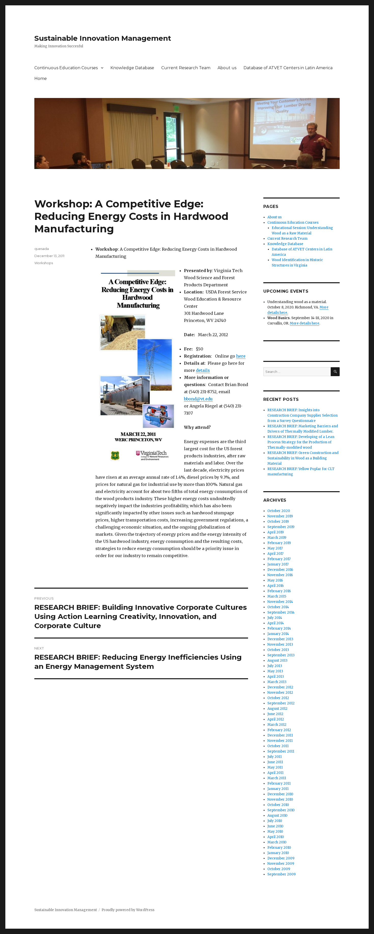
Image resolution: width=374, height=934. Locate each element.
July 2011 (274, 757)
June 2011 (275, 762)
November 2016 (280, 575)
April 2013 (275, 676)
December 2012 (280, 687)
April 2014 (275, 623)
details (203, 370)
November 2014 (280, 602)
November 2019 (280, 516)
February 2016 (279, 591)
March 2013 (276, 682)
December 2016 (280, 570)
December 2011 (280, 735)
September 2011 (280, 751)
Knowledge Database (132, 67)
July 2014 (274, 618)
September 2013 (281, 655)
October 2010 (278, 805)
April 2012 (275, 719)
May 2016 (275, 580)
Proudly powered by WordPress (128, 910)
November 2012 (280, 692)
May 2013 (275, 671)
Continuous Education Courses (66, 67)
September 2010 (281, 810)
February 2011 (279, 783)
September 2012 (281, 703)
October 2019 (278, 521)
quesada (41, 249)
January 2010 (278, 853)
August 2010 (277, 815)
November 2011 (280, 741)
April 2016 (275, 586)
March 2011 (276, 778)
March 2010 (276, 842)
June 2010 (275, 826)
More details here (304, 323)
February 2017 (279, 559)
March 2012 (276, 725)
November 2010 (280, 799)
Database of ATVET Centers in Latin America (288, 67)
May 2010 (275, 831)
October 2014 (278, 607)
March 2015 (276, 596)
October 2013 (278, 650)
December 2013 (280, 639)
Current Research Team (185, 67)
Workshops (43, 263)
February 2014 (279, 628)
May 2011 (275, 767)
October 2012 (278, 698)
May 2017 (275, 548)
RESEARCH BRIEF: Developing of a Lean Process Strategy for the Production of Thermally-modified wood (300, 442)
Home (40, 78)
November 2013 (280, 644)
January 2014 (278, 634)
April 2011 (275, 773)
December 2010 (280, 794)
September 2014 (281, 612)
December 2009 (280, 858)
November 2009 (280, 863)
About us (227, 67)
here (241, 356)
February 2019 (279, 543)
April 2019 (275, 532)
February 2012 (279, 730)
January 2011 (278, 789)
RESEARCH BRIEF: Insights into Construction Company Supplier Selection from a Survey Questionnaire (302, 415)
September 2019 (280, 527)
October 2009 (278, 869)
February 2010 (279, 847)
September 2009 (281, 874)
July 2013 (274, 666)
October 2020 (278, 511)
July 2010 (274, 821)
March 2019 (276, 537)
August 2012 (277, 708)
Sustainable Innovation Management (102, 38)
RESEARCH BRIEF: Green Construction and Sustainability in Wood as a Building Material (303, 458)
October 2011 (278, 746)
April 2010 (275, 837)
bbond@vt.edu (198, 398)
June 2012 (275, 714)
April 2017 (275, 553)
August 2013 (277, 660)
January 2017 (278, 564)
